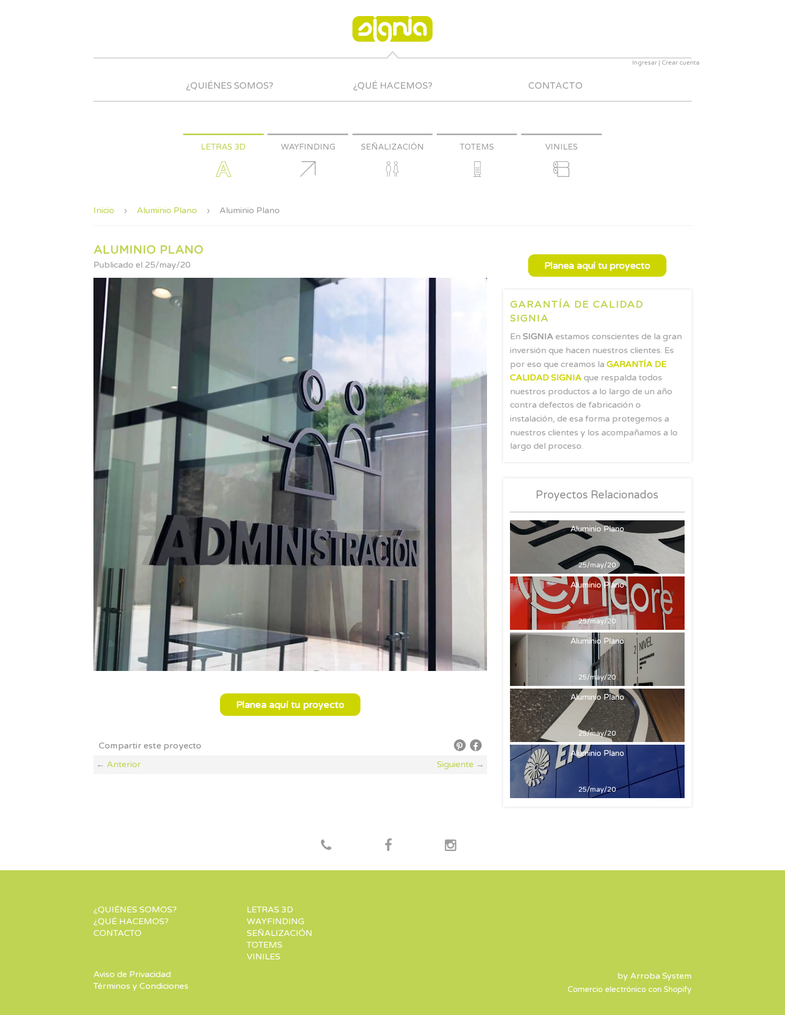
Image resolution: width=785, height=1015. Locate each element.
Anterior (124, 764)
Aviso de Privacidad (132, 974)
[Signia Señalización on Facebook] (326, 846)
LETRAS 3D (270, 909)
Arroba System (661, 976)
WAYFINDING (275, 921)
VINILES (263, 956)
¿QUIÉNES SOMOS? (229, 85)
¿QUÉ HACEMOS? (393, 85)
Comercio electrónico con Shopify (630, 989)
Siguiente (455, 764)
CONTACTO (555, 85)
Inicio (103, 210)
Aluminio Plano (167, 210)
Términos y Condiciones (141, 986)
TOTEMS (264, 945)
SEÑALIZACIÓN (279, 933)
